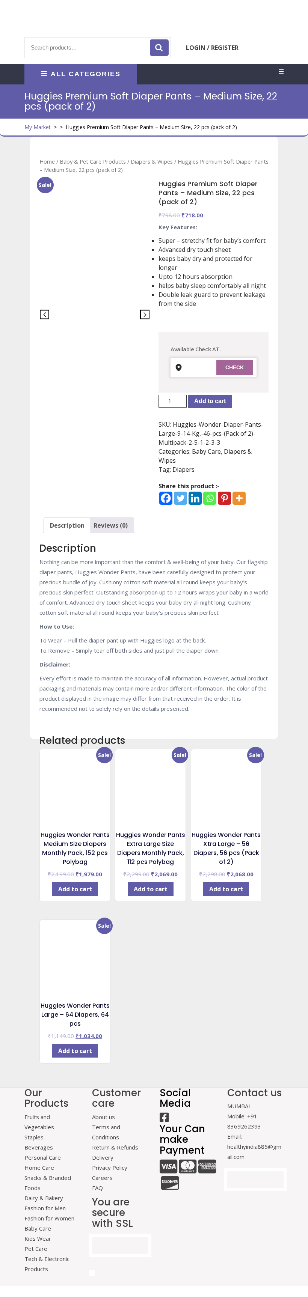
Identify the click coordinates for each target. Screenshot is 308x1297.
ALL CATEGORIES (86, 74)
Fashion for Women (49, 1218)
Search (159, 47)
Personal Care (42, 1157)
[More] (239, 498)
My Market (37, 127)
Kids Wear (37, 1238)
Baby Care (206, 451)
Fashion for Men (45, 1208)
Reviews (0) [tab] (111, 525)
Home (47, 161)
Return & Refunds (115, 1147)
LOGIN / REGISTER (212, 48)
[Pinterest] (224, 498)
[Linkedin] (195, 498)
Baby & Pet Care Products (93, 161)
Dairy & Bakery (43, 1198)
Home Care (39, 1167)
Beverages (38, 1147)
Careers (102, 1177)
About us (103, 1117)
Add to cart (210, 401)
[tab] (281, 72)
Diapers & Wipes (152, 161)
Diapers (183, 469)
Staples (34, 1137)
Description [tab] (67, 525)
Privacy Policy (109, 1167)
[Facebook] (165, 498)
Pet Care (35, 1248)
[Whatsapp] (209, 498)
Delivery (102, 1157)
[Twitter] (180, 498)
